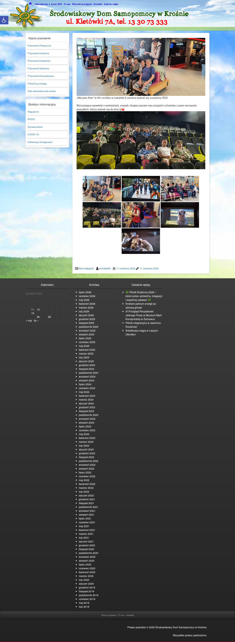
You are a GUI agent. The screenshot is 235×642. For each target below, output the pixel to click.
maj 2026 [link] (84, 300)
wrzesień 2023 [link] (87, 419)
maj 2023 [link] (84, 434)
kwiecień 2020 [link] (87, 572)
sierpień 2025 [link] (86, 334)
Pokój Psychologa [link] (37, 83)
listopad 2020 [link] (86, 549)
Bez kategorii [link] (86, 268)
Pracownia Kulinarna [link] (38, 53)
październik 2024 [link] (88, 373)
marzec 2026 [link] (86, 307)
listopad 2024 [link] (86, 369)
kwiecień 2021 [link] (87, 530)
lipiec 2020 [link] (85, 564)
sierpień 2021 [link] (86, 514)
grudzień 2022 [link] (87, 453)
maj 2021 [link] (84, 526)
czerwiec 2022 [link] (87, 476)
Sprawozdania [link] (35, 126)
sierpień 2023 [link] (86, 422)
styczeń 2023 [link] (86, 449)
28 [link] (49, 317)
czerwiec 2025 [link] (87, 342)
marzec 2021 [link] (86, 534)
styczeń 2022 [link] (86, 495)
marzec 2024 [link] (86, 399)
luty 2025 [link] (84, 357)
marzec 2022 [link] (86, 488)
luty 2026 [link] (84, 311)
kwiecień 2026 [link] (87, 304)
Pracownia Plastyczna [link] (39, 45)
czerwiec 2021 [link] (87, 522)
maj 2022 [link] (84, 480)
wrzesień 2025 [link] (87, 330)
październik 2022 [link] (88, 461)
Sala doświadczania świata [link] (42, 91)
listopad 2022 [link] (86, 457)
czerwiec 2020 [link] (87, 568)
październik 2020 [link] (88, 553)
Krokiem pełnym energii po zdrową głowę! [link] (140, 305)
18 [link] (32, 313)
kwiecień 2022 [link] (87, 484)
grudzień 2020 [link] (87, 545)
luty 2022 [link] (84, 491)
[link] (4, 20)
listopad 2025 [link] (86, 323)
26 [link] (38, 317)
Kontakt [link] (98, 4)
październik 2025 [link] (88, 327)
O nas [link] (67, 4)
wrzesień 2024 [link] (87, 376)
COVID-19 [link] (33, 134)
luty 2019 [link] (84, 606)
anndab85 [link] (105, 268)
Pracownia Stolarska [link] (38, 68)
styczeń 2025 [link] (86, 361)
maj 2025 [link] (84, 346)
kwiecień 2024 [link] (87, 396)
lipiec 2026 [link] (85, 292)
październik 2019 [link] (88, 595)
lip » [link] (36, 320)
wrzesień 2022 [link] (87, 465)
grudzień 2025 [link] (87, 319)
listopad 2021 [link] (86, 503)
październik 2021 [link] (88, 507)
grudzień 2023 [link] (87, 407)
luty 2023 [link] (84, 445)
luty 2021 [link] (84, 537)
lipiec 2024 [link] (85, 384)
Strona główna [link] (108, 615)
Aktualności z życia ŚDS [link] (48, 4)
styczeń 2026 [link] (86, 315)
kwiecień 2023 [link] (87, 438)
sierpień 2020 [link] (86, 560)
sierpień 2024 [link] (86, 380)
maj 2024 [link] (84, 392)
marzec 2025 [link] (86, 353)
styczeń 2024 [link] (86, 403)
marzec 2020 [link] (86, 576)
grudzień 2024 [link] (87, 365)
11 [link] (32, 309)
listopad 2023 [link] (86, 411)
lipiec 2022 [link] (85, 472)
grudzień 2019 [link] (87, 587)
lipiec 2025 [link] (85, 338)
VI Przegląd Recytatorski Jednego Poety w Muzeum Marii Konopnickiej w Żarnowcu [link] (143, 315)
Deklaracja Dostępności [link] (40, 142)
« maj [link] (29, 320)
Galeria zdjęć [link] (111, 4)
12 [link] (38, 309)
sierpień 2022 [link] (86, 468)
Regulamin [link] (33, 111)
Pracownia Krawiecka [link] (39, 60)
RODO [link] (31, 119)
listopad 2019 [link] (86, 591)
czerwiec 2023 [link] (87, 430)
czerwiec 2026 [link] (87, 296)
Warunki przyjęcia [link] (82, 4)
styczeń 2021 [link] (86, 541)
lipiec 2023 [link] (85, 426)
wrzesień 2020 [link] (87, 557)
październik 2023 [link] (88, 415)
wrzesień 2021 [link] (87, 511)
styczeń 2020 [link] (86, 583)
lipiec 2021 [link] (85, 518)
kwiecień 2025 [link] (87, 350)
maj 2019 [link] (84, 603)
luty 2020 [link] (84, 580)
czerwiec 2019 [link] (87, 599)
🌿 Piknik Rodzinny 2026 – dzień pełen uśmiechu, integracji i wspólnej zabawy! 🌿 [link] (143, 296)
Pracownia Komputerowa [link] (41, 75)
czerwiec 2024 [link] (87, 388)
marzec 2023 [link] (86, 442)
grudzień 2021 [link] (87, 499)
